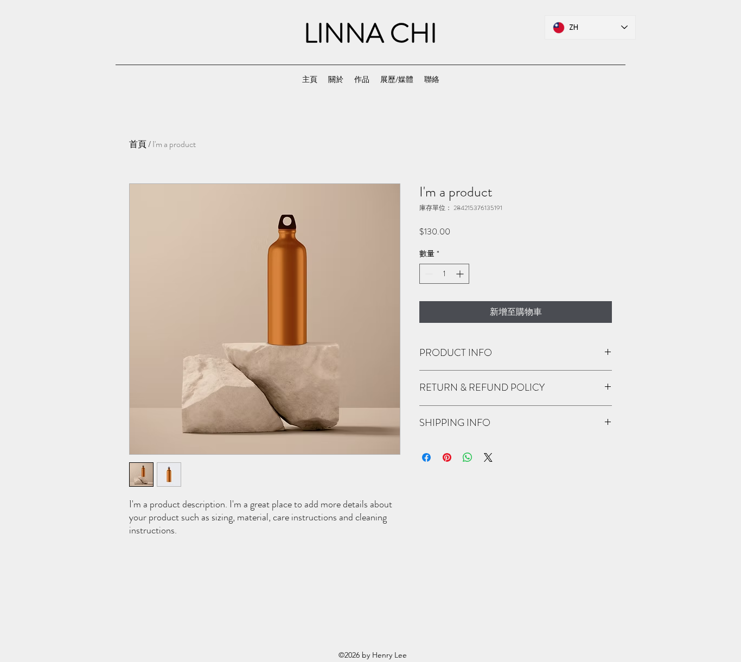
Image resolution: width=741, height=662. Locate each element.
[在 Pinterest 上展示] (446, 457)
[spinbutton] (444, 273)
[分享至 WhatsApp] (467, 457)
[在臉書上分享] (426, 457)
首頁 (137, 144)
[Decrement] (428, 273)
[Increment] (461, 273)
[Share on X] (488, 457)
